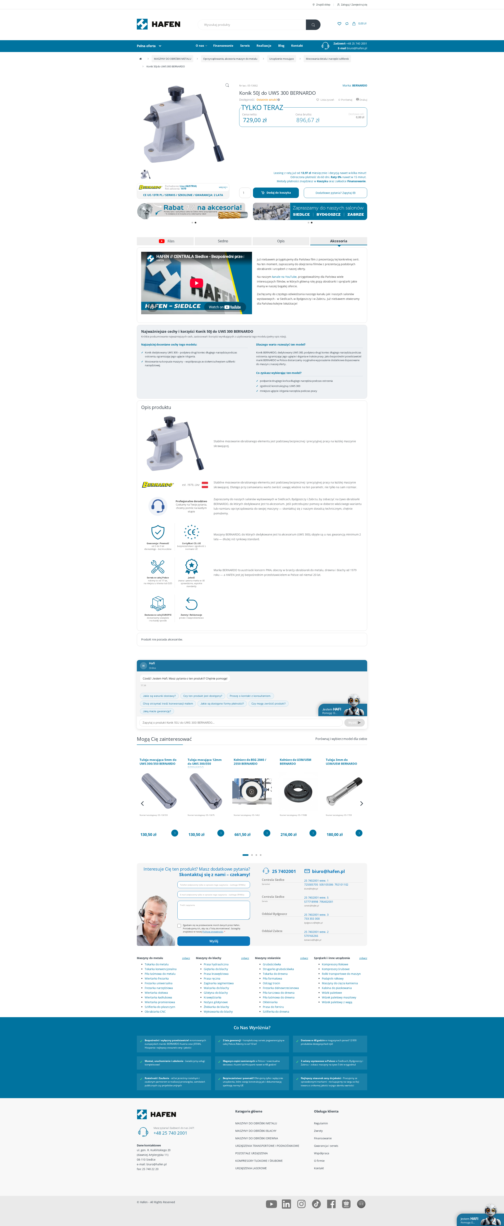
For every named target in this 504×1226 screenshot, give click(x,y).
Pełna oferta (146, 46)
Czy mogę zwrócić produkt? (268, 703)
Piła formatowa (272, 978)
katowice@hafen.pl (312, 939)
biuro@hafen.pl (357, 48)
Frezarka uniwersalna (158, 983)
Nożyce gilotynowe (216, 1002)
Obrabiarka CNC (155, 1011)
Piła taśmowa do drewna (279, 997)
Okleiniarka (270, 1002)
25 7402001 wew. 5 (316, 897)
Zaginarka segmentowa (219, 983)
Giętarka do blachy (216, 969)
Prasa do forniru (273, 1007)
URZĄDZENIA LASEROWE (251, 1168)
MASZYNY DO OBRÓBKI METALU (172, 58)
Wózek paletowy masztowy (339, 997)
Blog (281, 45)
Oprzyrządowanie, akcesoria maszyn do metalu (230, 58)
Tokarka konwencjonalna (161, 969)
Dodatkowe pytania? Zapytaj (334, 193)
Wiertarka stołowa (156, 993)
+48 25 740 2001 (356, 43)
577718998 (311, 901)
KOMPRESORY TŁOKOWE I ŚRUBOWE (259, 1161)
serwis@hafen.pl (311, 905)
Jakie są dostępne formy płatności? (222, 703)
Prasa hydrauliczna (216, 964)
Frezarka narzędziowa (159, 988)
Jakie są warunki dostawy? (159, 695)
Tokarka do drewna (275, 974)
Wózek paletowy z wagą (337, 1002)
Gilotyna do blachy (216, 993)
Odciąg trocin (271, 983)
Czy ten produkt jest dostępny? (202, 695)
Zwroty (318, 1131)
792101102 (341, 884)
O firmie (319, 1161)
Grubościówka (272, 964)
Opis (281, 241)
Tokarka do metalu (157, 964)
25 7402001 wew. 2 (316, 932)
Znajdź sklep (323, 4)
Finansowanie (223, 45)
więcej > (223, 187)
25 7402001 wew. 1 (316, 880)
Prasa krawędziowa (216, 974)
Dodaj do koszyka (279, 192)
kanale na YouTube (284, 277)
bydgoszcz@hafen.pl (313, 922)
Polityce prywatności (212, 931)
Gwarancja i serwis (326, 1146)
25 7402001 (284, 871)
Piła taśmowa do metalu (160, 974)
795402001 (326, 901)
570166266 (311, 936)
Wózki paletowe (332, 993)
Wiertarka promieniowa (160, 1002)
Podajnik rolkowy (333, 978)
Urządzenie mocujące (281, 58)
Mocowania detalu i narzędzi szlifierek (327, 58)
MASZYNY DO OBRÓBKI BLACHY (255, 1131)
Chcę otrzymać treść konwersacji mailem (168, 703)
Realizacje (264, 45)
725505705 (311, 884)
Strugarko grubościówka (278, 969)
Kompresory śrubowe (335, 969)
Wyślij (213, 941)
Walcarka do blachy (216, 988)
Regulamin (321, 1123)
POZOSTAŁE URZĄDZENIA (251, 1153)
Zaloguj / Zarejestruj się (354, 4)
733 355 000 (312, 918)
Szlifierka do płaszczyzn (160, 1007)
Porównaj (346, 99)
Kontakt (297, 45)
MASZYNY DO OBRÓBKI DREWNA (256, 1138)
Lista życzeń (327, 99)
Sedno (223, 241)
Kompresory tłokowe (335, 964)
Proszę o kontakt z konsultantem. (250, 695)
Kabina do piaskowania (337, 988)
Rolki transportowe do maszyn (341, 974)
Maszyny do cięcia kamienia (340, 983)
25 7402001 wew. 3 (316, 914)
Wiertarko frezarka (157, 978)
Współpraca (321, 1153)
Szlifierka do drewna (276, 1011)
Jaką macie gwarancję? (157, 711)
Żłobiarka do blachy (216, 1007)
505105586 (326, 884)
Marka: (355, 85)
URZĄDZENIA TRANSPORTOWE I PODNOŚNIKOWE (267, 1146)
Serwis (245, 45)
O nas (200, 45)
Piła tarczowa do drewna (279, 993)
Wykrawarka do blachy (218, 1011)
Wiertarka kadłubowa (158, 997)
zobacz (186, 958)
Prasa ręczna (212, 978)
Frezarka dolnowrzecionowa (281, 988)
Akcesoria (338, 241)
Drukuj (363, 99)
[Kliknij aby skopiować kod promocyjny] (194, 211)
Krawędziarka (212, 997)
